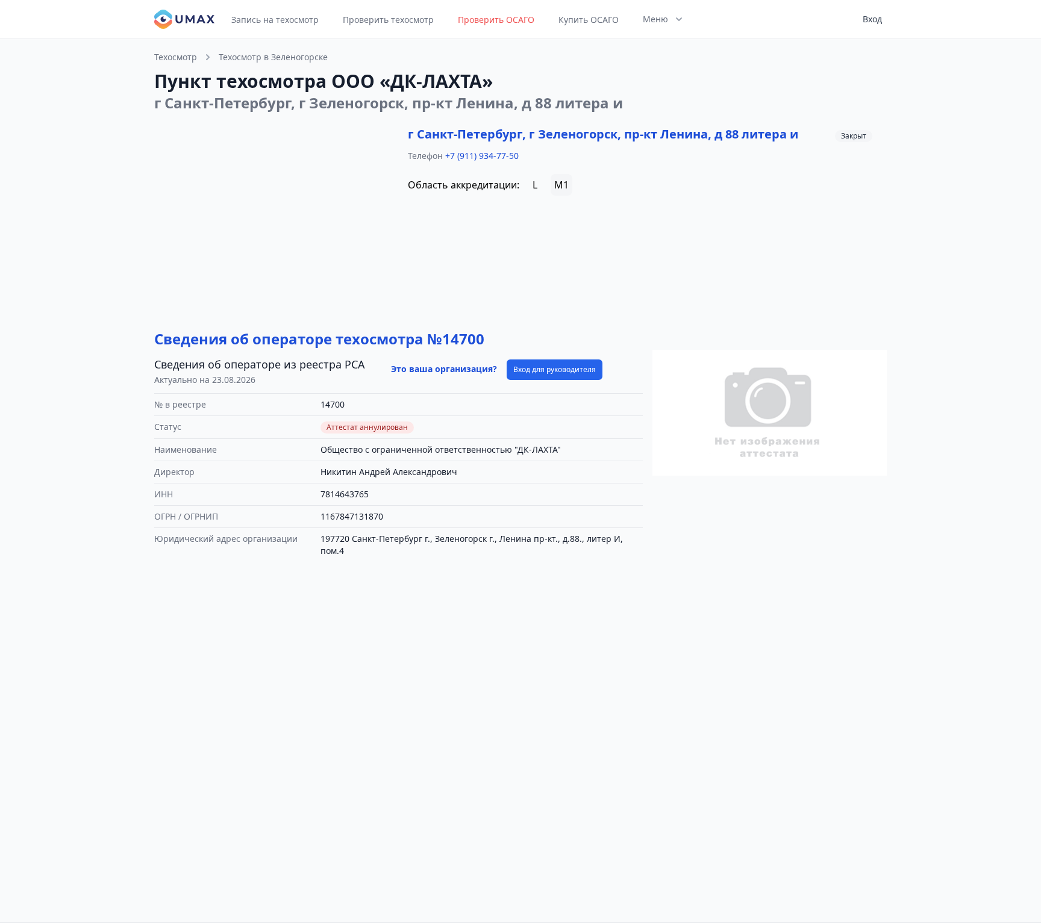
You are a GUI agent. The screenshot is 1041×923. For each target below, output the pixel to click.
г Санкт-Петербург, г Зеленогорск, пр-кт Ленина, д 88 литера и (603, 134)
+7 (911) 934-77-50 (482, 155)
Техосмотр (175, 57)
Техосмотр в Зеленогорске (273, 57)
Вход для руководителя (554, 369)
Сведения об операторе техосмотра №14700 (319, 339)
